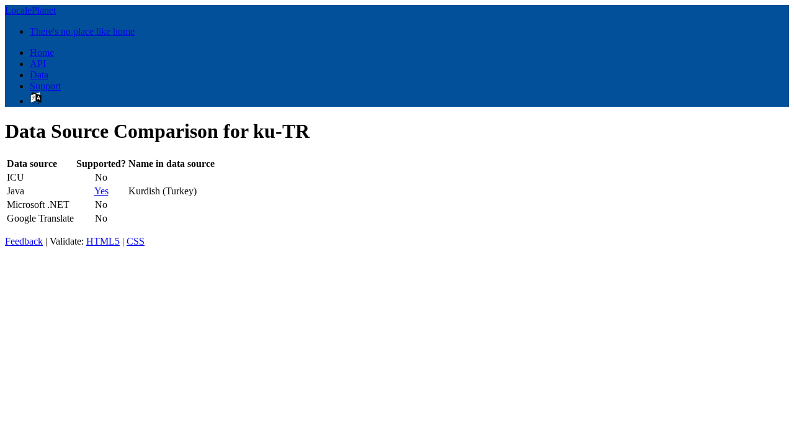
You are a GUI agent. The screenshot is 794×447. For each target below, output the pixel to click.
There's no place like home (82, 31)
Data (39, 75)
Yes (101, 191)
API (38, 63)
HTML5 (103, 241)
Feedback (24, 241)
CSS (136, 241)
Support (45, 86)
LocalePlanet (30, 10)
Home (42, 52)
